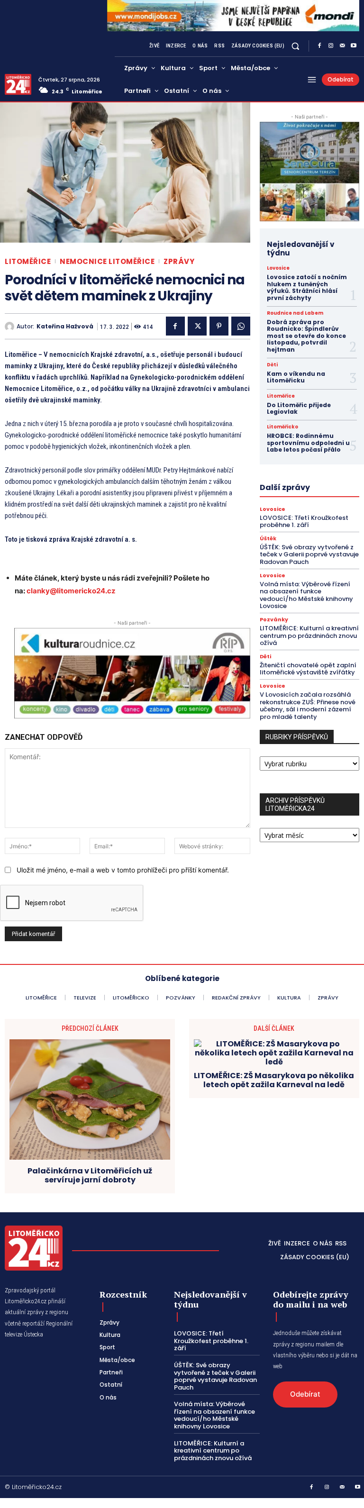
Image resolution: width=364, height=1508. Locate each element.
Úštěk (268, 538)
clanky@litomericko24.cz (71, 590)
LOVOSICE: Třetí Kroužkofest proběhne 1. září (304, 521)
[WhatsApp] (240, 326)
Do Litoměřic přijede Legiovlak (299, 408)
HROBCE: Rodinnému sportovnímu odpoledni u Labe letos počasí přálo (308, 443)
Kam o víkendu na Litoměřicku (296, 377)
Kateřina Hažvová (64, 326)
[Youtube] (353, 46)
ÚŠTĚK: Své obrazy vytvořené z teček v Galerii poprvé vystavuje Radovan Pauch (309, 554)
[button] (295, 46)
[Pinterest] (218, 326)
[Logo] (18, 84)
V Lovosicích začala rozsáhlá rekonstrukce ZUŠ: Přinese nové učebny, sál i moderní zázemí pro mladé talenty (307, 705)
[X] (197, 326)
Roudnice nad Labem (295, 313)
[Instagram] (331, 46)
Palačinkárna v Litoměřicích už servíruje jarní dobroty (89, 1175)
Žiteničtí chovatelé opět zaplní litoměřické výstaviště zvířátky (308, 669)
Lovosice (278, 268)
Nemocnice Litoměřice (107, 261)
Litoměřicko (282, 427)
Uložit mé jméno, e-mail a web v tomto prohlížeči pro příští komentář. (123, 870)
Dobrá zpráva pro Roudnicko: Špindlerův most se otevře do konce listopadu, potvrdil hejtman (306, 336)
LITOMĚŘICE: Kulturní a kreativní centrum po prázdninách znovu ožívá (309, 635)
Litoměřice (28, 261)
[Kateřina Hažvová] (11, 326)
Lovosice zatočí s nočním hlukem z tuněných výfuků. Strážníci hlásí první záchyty (307, 287)
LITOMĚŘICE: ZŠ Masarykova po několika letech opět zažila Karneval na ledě (274, 1080)
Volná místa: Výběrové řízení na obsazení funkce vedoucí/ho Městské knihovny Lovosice (306, 595)
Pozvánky (274, 619)
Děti (272, 365)
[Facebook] (319, 46)
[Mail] (342, 46)
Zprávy (179, 261)
